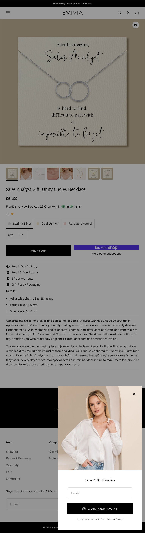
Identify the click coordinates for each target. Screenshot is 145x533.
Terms (110, 519)
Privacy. (119, 519)
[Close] (134, 394)
